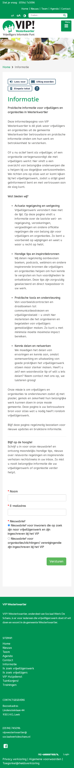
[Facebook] (6, 746)
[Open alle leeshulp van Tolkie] (37, 88)
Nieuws (35, 8)
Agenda (54, 8)
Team (44, 8)
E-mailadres (17, 505)
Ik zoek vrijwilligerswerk (18, 668)
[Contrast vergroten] (24, 16)
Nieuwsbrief (16, 521)
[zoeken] (64, 16)
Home (25, 8)
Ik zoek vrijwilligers (15, 672)
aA (12, 15)
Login (66, 754)
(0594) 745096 (11, 728)
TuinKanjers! (11, 680)
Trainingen (10, 685)
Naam (13, 491)
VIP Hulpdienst (12, 676)
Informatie (10, 664)
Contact (66, 8)
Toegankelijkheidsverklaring (21, 763)
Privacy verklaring (15, 759)
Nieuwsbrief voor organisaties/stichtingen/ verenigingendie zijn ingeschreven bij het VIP (34, 543)
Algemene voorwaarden (45, 759)
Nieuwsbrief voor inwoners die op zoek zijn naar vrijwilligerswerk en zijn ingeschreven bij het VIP (35, 529)
